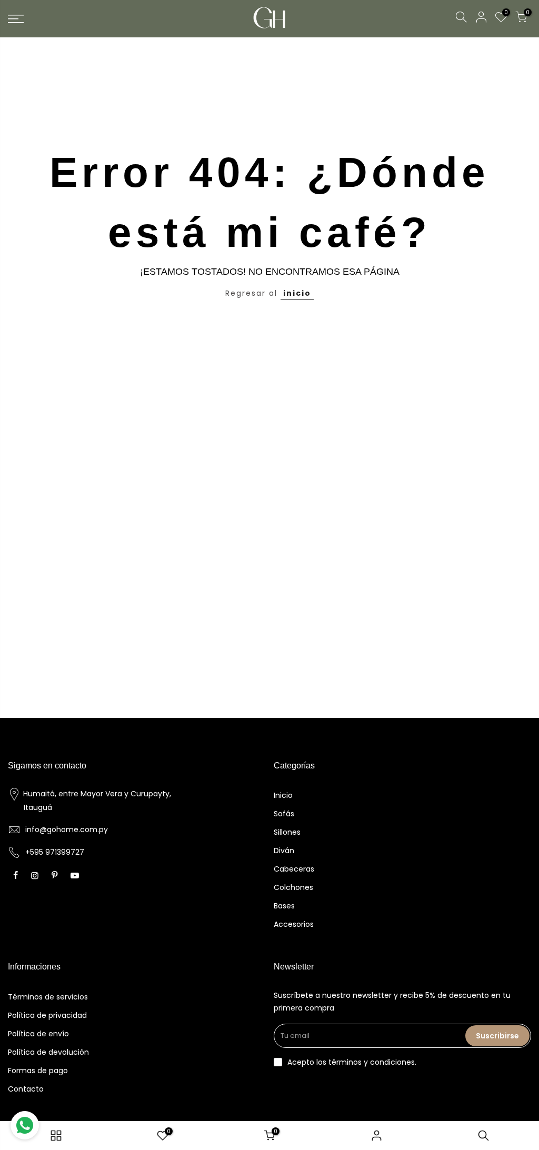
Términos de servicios (48, 997)
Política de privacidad (47, 1015)
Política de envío (38, 1033)
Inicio (283, 795)
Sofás (284, 813)
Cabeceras (294, 869)
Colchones (293, 887)
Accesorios (294, 924)
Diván (284, 850)
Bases (284, 906)
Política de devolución (48, 1052)
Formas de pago (38, 1070)
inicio (297, 293)
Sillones (287, 832)
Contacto (26, 1089)
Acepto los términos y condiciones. (351, 1062)
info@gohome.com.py (66, 829)
